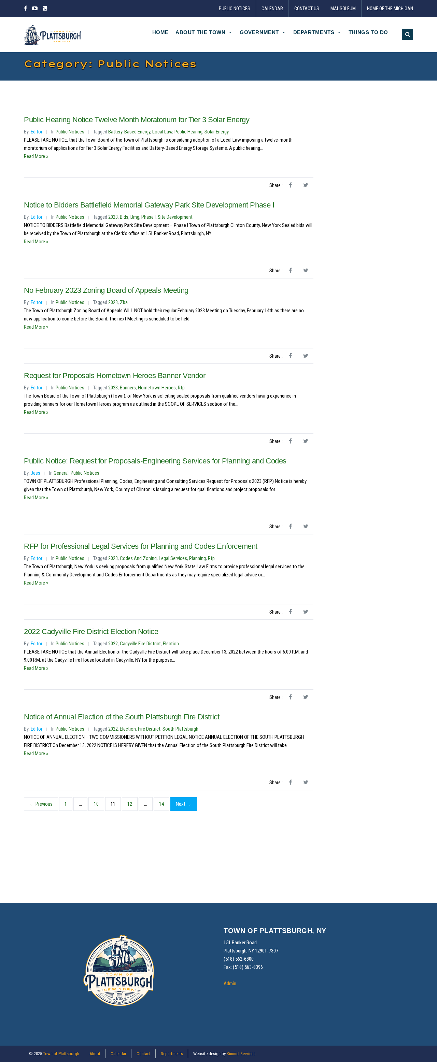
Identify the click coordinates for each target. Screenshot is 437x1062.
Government (259, 32)
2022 (113, 644)
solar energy (217, 132)
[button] (407, 34)
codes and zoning (138, 558)
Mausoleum (343, 8)
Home (160, 32)
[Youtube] (35, 8)
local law (162, 132)
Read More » (36, 156)
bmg (134, 217)
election (171, 644)
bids (124, 217)
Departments (314, 32)
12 (129, 804)
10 (96, 804)
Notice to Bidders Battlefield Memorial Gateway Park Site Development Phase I (149, 205)
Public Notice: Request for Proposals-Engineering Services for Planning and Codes (155, 461)
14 (161, 804)
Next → (184, 804)
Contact (144, 1053)
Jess (35, 473)
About (94, 1053)
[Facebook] (26, 8)
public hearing (188, 132)
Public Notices (234, 8)
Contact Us (306, 8)
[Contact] (45, 8)
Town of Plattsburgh (61, 1053)
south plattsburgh (180, 729)
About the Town (200, 32)
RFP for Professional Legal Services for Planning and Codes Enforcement (140, 546)
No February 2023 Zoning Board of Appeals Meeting (106, 290)
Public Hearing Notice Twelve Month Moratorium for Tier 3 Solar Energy (136, 119)
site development (175, 217)
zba (124, 302)
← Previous (41, 804)
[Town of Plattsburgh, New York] (53, 34)
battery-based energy (129, 132)
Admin (230, 983)
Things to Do (368, 32)
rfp (181, 388)
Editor (36, 132)
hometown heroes (157, 388)
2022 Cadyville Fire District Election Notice (91, 631)
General (61, 473)
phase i (148, 217)
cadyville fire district (140, 644)
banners (128, 388)
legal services (173, 558)
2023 (113, 217)
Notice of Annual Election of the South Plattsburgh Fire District (121, 717)
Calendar (272, 8)
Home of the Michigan (390, 8)
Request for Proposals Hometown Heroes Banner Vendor (115, 375)
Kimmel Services (241, 1053)
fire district (149, 729)
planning (197, 558)
